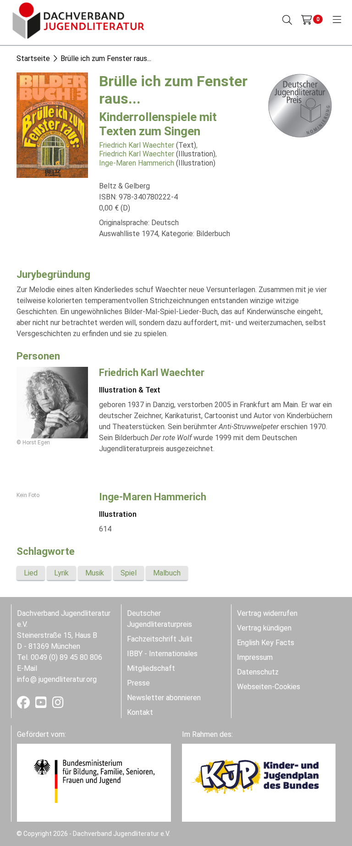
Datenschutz (258, 672)
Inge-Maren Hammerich (136, 163)
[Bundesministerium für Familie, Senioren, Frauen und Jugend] (94, 780)
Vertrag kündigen (264, 628)
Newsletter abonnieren (164, 697)
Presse (138, 683)
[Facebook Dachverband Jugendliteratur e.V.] (24, 704)
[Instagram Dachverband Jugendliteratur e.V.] (58, 704)
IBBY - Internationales (162, 653)
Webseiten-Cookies (268, 686)
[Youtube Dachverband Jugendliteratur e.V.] (42, 704)
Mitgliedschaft (151, 668)
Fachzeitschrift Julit (159, 639)
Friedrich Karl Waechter (136, 145)
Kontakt (140, 712)
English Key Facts (265, 642)
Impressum (255, 657)
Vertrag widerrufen (267, 613)
